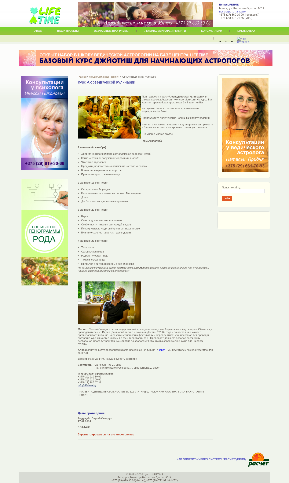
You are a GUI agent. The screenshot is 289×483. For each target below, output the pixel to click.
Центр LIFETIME (45, 13)
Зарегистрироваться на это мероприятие (106, 434)
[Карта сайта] (232, 42)
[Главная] (220, 42)
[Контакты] (226, 42)
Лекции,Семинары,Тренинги (104, 76)
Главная (82, 76)
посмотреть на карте (232, 11)
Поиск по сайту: (231, 187)
